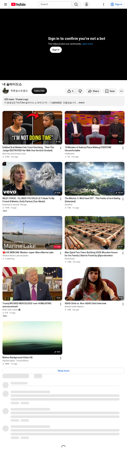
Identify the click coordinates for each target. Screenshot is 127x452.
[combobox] (55, 4)
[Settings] (103, 4)
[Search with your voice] (86, 4)
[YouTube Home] (18, 4)
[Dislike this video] (80, 91)
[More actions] (121, 91)
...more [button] (80, 102)
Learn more (87, 44)
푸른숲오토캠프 (19, 90)
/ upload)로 (56, 102)
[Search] (76, 4)
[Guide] (5, 4)
